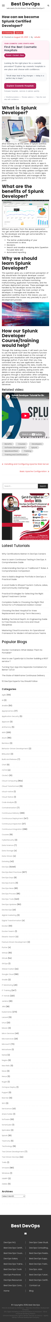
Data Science (7, 845)
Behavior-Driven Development (15, 748)
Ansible (5, 705)
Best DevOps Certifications (39, 1280)
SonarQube (7, 1125)
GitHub (5, 953)
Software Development (15, 447)
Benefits (8, 444)
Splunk (19, 32)
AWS (4, 732)
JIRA (3, 1006)
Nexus (4, 1076)
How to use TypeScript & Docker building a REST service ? (25, 660)
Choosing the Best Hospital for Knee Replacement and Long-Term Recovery (21, 612)
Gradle (5, 979)
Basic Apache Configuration (33, 471)
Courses (21, 444)
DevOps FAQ (10, 1242)
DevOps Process (9, 893)
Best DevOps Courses (14, 1253)
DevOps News (8, 888)
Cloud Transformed (10, 786)
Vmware (5, 1168)
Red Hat (5, 1098)
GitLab (4, 958)
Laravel (5, 1017)
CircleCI (5, 775)
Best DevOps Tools (13, 1269)
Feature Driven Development (14, 942)
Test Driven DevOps (10, 1157)
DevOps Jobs (35, 1269)
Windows (6, 1173)
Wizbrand (38, 1312)
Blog (31, 1291)
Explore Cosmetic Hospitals (20, 86)
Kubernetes (7, 1012)
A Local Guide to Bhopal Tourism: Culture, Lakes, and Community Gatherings (25, 586)
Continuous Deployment (12, 818)
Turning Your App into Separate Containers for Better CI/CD (24, 668)
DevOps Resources (13, 1280)
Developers (37, 444)
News (4, 1071)
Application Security (10, 716)
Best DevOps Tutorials (39, 1275)
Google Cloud (8, 974)
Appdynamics (8, 711)
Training (27, 451)
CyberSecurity (8, 840)
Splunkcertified (11, 451)
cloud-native (7, 791)
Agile (4, 695)
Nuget (4, 1082)
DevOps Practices (12, 1275)
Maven (5, 1028)
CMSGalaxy (21, 1308)
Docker (5, 926)
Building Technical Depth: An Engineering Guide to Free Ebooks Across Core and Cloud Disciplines (24, 622)
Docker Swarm (8, 931)
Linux (4, 1022)
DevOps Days (7, 877)
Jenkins (5, 1001)
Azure (4, 738)
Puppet (5, 1092)
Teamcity (6, 1141)
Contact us (34, 1285)
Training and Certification (16, 454)
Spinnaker (6, 1130)
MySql (4, 1055)
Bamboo (5, 743)
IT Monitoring (7, 985)
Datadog (5, 861)
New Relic (6, 1065)
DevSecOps (7, 910)
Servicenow (7, 1108)
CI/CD (4, 770)
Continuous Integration (12, 829)
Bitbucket (6, 754)
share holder (7, 1114)
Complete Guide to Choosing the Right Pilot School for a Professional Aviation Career (23, 603)
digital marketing (9, 915)
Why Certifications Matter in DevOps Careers (24, 553)
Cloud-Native (7, 797)
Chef (4, 764)
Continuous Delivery (10, 813)
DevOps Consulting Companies (39, 1248)
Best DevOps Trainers (14, 1264)
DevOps (5, 867)
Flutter (4, 947)
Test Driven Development (13, 1151)
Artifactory (6, 727)
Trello (4, 1162)
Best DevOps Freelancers (39, 1253)
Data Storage (7, 850)
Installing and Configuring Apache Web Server (26, 464)
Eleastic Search (8, 936)
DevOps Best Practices (11, 872)
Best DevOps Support (39, 1258)
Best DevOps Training (39, 1264)
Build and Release (9, 759)
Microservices (8, 1039)
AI (2, 700)
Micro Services (8, 1033)
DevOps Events (8, 883)
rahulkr (37, 37)
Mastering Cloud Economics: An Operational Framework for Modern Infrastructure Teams (24, 632)
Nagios (5, 1060)
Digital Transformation (11, 920)
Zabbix (4, 1184)
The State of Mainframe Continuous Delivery (23, 675)
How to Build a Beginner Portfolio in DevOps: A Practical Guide (24, 578)
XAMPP (5, 1178)
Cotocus (40, 1316)
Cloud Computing (9, 781)
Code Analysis (8, 802)
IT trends (5, 996)
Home (6, 1291)
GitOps (5, 963)
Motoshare (6, 1049)
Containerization (9, 807)
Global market (8, 969)
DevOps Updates (9, 904)
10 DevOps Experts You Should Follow (20, 681)
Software (6, 1119)
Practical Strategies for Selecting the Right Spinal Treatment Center (22, 595)
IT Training (7, 32)
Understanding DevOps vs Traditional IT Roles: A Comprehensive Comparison (25, 569)
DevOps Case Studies (39, 1242)
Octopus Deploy (9, 1087)
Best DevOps (25, 4)
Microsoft (6, 1044)
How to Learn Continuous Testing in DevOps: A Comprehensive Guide (24, 561)
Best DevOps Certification (15, 1248)
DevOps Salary (11, 1258)
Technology (7, 1146)
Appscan (5, 721)
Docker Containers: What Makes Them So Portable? (22, 651)
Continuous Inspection (11, 824)
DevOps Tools (8, 899)
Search (43, 486)
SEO (3, 1103)
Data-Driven (7, 856)
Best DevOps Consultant (15, 1285)
